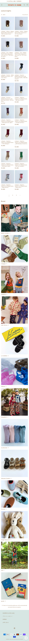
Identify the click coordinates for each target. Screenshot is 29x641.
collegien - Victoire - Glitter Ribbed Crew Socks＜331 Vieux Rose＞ (7, 76)
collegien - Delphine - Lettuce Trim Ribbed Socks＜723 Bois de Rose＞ (21, 121)
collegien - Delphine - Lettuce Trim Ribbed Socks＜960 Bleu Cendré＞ (21, 99)
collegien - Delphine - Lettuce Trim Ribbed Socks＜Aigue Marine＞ (7, 186)
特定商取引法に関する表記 (9, 613)
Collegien (3, 263)
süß (2, 570)
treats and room (12, 639)
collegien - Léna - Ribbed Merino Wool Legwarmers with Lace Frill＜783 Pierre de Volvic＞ (7, 54)
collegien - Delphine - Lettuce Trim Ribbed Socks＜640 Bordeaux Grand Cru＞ (21, 143)
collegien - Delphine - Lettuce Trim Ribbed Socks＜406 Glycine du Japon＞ (7, 121)
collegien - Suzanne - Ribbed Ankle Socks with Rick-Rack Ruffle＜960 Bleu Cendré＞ (21, 77)
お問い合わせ (6, 622)
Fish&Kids (3, 294)
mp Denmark (4, 447)
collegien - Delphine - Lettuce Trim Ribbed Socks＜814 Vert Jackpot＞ (21, 165)
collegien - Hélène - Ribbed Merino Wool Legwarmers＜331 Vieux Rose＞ (21, 33)
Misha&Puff (4, 417)
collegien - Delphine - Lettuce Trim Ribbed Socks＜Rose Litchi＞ (21, 186)
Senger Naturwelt (5, 539)
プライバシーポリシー (8, 616)
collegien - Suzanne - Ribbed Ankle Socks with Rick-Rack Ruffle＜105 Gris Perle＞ (7, 99)
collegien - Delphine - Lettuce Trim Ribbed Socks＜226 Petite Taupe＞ (7, 165)
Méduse (3, 386)
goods (2, 601)
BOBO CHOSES (5, 233)
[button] (1, 4)
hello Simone (4, 325)
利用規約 (5, 619)
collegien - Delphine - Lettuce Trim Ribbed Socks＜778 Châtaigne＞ (7, 142)
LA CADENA (4, 355)
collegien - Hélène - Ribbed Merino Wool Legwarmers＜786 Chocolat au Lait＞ (7, 33)
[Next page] (19, 195)
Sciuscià (3, 509)
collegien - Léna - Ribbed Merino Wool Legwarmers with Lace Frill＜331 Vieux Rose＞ (21, 54)
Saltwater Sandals (5, 478)
